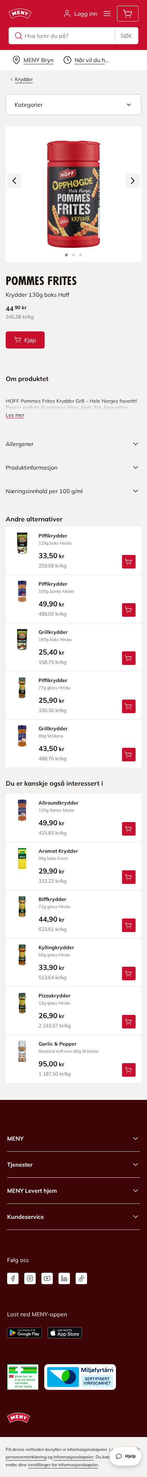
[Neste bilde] (133, 181)
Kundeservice (25, 1216)
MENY (15, 1138)
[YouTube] (47, 1278)
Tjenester (19, 1164)
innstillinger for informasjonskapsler (63, 1464)
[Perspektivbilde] (80, 255)
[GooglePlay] (24, 1332)
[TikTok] (81, 1278)
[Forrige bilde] (14, 181)
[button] (73, 104)
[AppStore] (64, 1332)
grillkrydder (53, 632)
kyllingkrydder (56, 947)
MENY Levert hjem (32, 1190)
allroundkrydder (58, 803)
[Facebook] (13, 1278)
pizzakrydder (55, 995)
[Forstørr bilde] (73, 194)
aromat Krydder (58, 851)
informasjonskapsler (73, 1457)
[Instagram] (30, 1278)
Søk (126, 35)
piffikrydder (53, 535)
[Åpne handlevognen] (127, 13)
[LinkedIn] (64, 1278)
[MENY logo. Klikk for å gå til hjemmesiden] (20, 14)
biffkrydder (52, 899)
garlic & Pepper (58, 1044)
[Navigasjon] (107, 13)
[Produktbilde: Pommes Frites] (66, 255)
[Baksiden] (73, 255)
